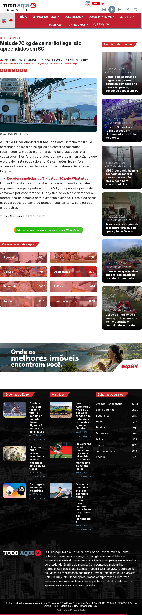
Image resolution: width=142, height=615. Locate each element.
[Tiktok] (22, 10)
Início (2, 37)
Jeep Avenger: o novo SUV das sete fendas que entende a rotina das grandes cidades (83, 416)
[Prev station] (119, 9)
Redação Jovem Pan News (22, 60)
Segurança (42, 63)
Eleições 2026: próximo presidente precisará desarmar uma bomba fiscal (37, 458)
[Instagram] (8, 10)
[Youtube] (12, 10)
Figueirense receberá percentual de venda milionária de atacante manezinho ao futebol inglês (83, 456)
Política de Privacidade (71, 610)
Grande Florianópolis (25, 63)
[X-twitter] (17, 10)
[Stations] (136, 9)
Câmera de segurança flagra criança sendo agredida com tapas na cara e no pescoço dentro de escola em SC (121, 83)
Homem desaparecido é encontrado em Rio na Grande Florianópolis (121, 274)
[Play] (112, 9)
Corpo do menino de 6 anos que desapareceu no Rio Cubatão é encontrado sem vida (121, 320)
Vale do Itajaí (70, 63)
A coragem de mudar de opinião (36, 487)
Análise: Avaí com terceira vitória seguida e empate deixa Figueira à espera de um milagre (36, 417)
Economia (15, 37)
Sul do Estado (56, 63)
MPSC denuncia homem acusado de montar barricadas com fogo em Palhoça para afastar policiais (121, 177)
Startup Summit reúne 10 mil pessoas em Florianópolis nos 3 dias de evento (121, 132)
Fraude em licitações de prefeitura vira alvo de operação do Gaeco (121, 228)
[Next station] (104, 9)
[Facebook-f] (26, 10)
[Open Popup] (127, 9)
